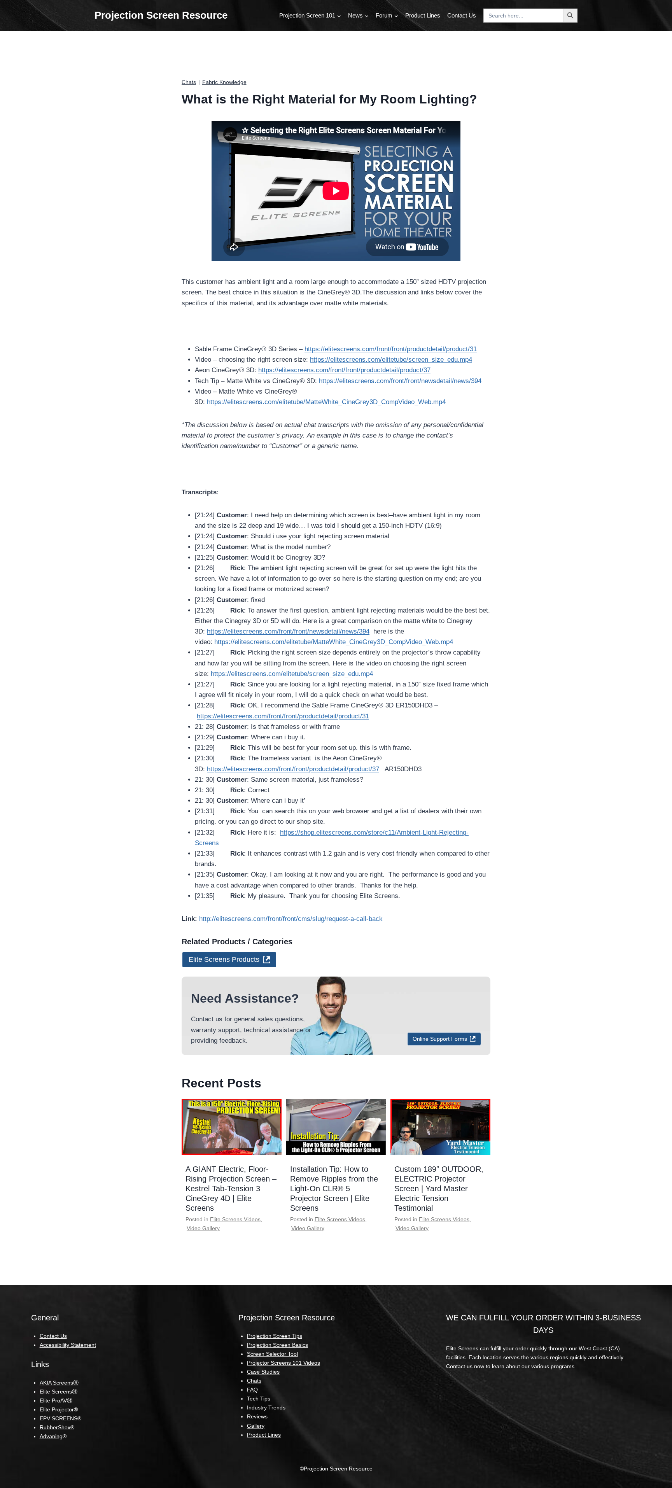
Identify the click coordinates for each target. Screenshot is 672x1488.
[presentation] (232, 1127)
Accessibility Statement (68, 1345)
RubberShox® (57, 1427)
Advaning (51, 1436)
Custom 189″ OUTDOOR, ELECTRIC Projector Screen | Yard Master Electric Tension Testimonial (438, 1188)
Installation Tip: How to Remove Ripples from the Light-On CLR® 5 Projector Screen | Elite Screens (334, 1188)
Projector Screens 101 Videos (283, 1363)
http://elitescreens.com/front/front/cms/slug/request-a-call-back (291, 919)
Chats (189, 82)
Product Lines (422, 15)
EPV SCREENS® (60, 1418)
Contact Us (461, 15)
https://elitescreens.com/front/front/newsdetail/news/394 (400, 381)
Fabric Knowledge (224, 82)
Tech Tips (258, 1398)
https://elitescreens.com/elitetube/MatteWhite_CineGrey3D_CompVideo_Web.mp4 (326, 402)
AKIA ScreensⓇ (59, 1382)
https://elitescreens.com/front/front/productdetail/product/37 (344, 370)
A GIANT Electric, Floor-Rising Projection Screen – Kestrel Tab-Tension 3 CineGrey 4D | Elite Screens (231, 1188)
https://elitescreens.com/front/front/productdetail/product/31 (390, 349)
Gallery (255, 1426)
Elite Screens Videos (235, 1219)
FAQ (252, 1389)
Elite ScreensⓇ (58, 1391)
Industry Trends (266, 1407)
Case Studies (263, 1372)
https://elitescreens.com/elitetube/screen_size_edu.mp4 (391, 359)
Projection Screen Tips (274, 1336)
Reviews (257, 1416)
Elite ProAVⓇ (56, 1400)
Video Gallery (203, 1228)
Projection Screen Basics (277, 1345)
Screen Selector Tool (272, 1354)
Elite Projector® (59, 1409)
